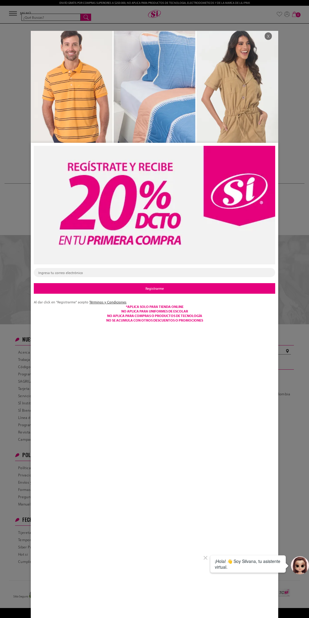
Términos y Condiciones (107, 302)
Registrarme (154, 288)
